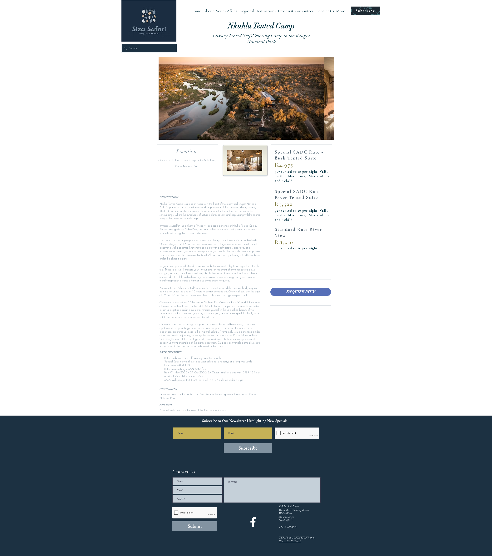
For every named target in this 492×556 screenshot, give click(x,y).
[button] (226, 10)
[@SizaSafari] (253, 522)
